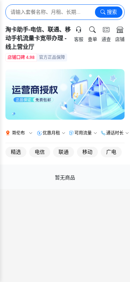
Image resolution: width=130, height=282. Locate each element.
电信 (40, 152)
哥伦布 (18, 133)
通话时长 (115, 133)
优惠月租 (51, 133)
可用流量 (83, 133)
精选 (16, 152)
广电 (111, 152)
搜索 (111, 12)
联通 (63, 152)
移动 (87, 152)
